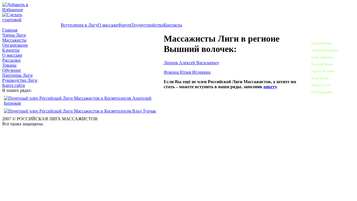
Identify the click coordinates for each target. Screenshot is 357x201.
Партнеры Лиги (17, 75)
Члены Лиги (14, 35)
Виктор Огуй (320, 85)
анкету (269, 86)
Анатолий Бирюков (324, 50)
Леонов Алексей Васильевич (191, 62)
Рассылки (11, 60)
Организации (15, 45)
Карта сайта (13, 85)
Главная (9, 30)
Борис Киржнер (322, 57)
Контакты (172, 25)
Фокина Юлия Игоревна (187, 72)
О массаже (108, 25)
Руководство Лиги (19, 80)
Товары (9, 65)
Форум (124, 25)
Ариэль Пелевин (322, 71)
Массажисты (14, 40)
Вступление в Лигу (79, 25)
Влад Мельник (321, 43)
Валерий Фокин (322, 64)
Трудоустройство (147, 25)
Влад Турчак (320, 78)
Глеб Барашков (321, 92)
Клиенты (11, 50)
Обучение (11, 70)
